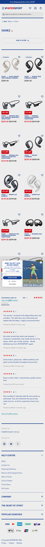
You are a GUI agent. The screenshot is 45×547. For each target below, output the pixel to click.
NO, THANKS (12, 281)
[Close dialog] (41, 262)
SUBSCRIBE (12, 278)
